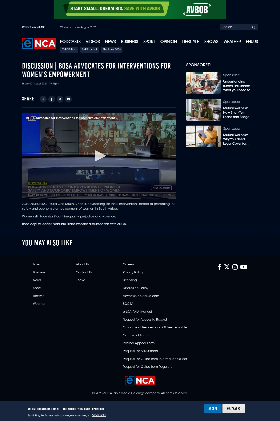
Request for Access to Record (145, 319)
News (110, 42)
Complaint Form (135, 335)
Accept (213, 408)
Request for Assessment (140, 351)
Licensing (130, 280)
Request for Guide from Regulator (148, 366)
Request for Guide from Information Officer (155, 359)
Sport (149, 42)
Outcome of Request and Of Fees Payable (155, 327)
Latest (37, 264)
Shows (211, 42)
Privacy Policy (133, 272)
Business (129, 42)
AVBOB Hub (69, 50)
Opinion (168, 42)
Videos (93, 42)
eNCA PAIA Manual (137, 312)
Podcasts (70, 42)
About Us (82, 264)
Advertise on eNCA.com (141, 296)
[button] (99, 155)
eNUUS (252, 42)
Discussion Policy (135, 288)
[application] (99, 156)
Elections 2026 (112, 50)
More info (99, 415)
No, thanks (234, 408)
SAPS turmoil (89, 50)
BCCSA (128, 304)
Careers (128, 264)
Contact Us (84, 272)
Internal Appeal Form (139, 343)
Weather (232, 42)
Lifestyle (190, 42)
